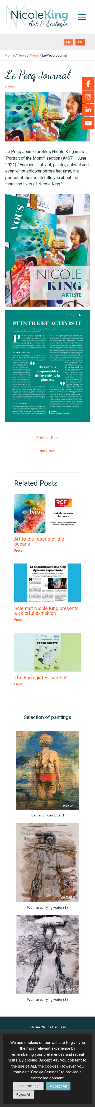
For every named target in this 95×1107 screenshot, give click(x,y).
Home (10, 55)
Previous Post (47, 437)
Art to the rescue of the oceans (39, 541)
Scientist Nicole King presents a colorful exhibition (46, 611)
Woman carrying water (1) (47, 907)
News (22, 55)
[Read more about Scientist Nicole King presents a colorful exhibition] (47, 583)
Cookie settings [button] (28, 1086)
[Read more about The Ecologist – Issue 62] (47, 652)
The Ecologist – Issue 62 (41, 677)
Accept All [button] (58, 1086)
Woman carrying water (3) (47, 999)
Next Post (47, 451)
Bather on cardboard (47, 815)
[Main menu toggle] (82, 17)
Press (34, 55)
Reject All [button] (23, 1094)
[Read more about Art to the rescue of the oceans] (47, 513)
